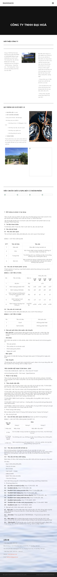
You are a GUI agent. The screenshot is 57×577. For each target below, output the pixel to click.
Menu (53, 3)
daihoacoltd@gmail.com (12, 557)
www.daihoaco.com (12, 554)
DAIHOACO (8, 3)
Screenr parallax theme (41, 574)
